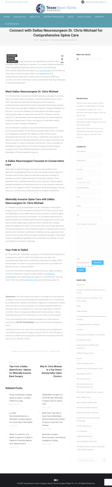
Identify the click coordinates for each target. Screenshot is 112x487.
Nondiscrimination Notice (87, 408)
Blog (78, 306)
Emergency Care (84, 340)
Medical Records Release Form (90, 369)
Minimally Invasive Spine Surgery (90, 392)
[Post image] (6, 395)
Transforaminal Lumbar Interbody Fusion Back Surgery (91, 448)
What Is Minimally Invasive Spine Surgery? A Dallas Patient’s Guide (20, 398)
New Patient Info (84, 397)
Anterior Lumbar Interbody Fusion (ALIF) (91, 291)
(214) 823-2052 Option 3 (96, 2)
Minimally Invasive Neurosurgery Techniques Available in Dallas (54, 437)
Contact (80, 330)
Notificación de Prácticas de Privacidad (88, 419)
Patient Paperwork (84, 436)
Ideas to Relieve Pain (85, 363)
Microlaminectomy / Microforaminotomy (85, 385)
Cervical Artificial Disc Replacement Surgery (91, 317)
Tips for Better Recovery (87, 441)
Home (79, 358)
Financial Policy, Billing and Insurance (88, 346)
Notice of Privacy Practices (88, 413)
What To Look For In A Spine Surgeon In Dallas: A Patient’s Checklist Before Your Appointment (20, 439)
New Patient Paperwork (87, 402)
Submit (81, 270)
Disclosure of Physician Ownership (91, 335)
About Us (80, 285)
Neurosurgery (12, 56)
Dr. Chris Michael (43, 71)
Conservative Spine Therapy (88, 324)
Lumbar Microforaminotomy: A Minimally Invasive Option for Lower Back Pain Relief (20, 417)
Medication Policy (84, 374)
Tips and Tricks (12, 61)
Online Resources (84, 426)
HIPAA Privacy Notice (85, 353)
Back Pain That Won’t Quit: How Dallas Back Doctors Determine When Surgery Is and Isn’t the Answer (53, 419)
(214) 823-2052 (31, 280)
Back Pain (11, 58)
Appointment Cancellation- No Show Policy (89, 299)
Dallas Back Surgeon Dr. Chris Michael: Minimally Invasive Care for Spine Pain (52, 399)
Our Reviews (82, 431)
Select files (98, 262)
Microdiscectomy (84, 379)
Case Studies (82, 311)
